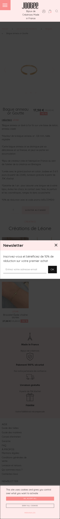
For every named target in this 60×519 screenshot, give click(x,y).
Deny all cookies (30, 505)
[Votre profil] (43, 11)
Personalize (30, 513)
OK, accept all (30, 498)
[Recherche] (56, 11)
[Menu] (5, 5)
